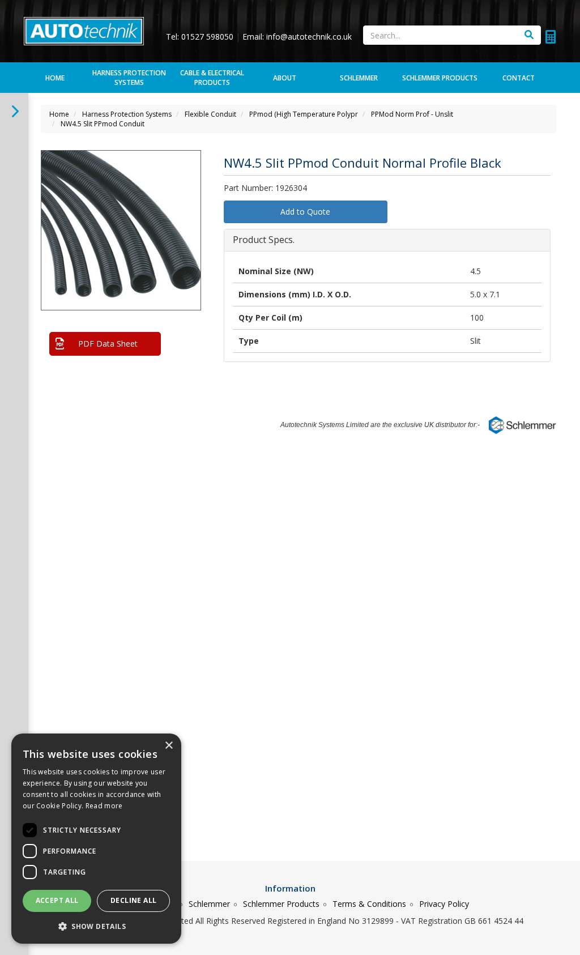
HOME (55, 78)
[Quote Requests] (550, 36)
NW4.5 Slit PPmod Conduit (102, 124)
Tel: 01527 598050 (201, 36)
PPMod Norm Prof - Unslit (412, 114)
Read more (104, 806)
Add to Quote (305, 211)
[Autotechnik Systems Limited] (84, 30)
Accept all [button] (57, 900)
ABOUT (284, 78)
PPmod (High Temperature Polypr (303, 114)
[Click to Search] (529, 35)
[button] (190, 168)
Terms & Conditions (369, 903)
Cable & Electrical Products (212, 77)
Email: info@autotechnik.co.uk (297, 36)
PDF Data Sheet (108, 343)
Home (59, 114)
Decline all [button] (133, 900)
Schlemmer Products (281, 903)
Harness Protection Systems (129, 77)
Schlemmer (209, 903)
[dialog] (96, 839)
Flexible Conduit (210, 114)
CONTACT (518, 78)
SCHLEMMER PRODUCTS (439, 78)
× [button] (168, 745)
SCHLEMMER (359, 78)
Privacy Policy (444, 903)
